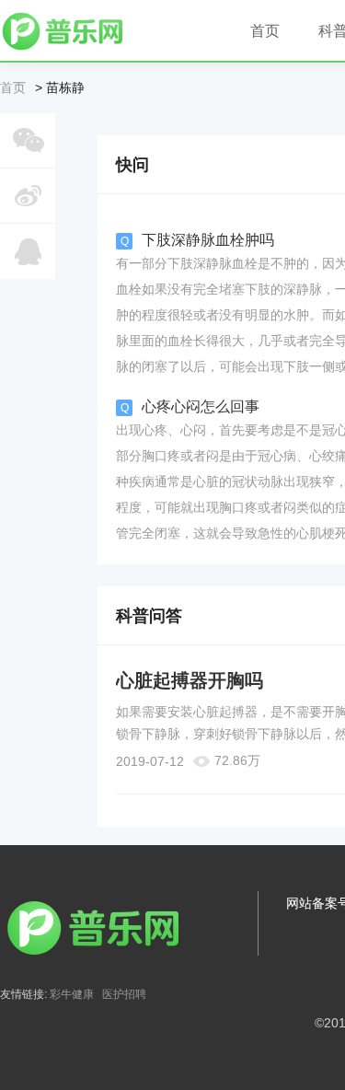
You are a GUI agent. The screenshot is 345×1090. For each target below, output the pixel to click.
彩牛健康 (72, 994)
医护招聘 (124, 994)
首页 (13, 87)
